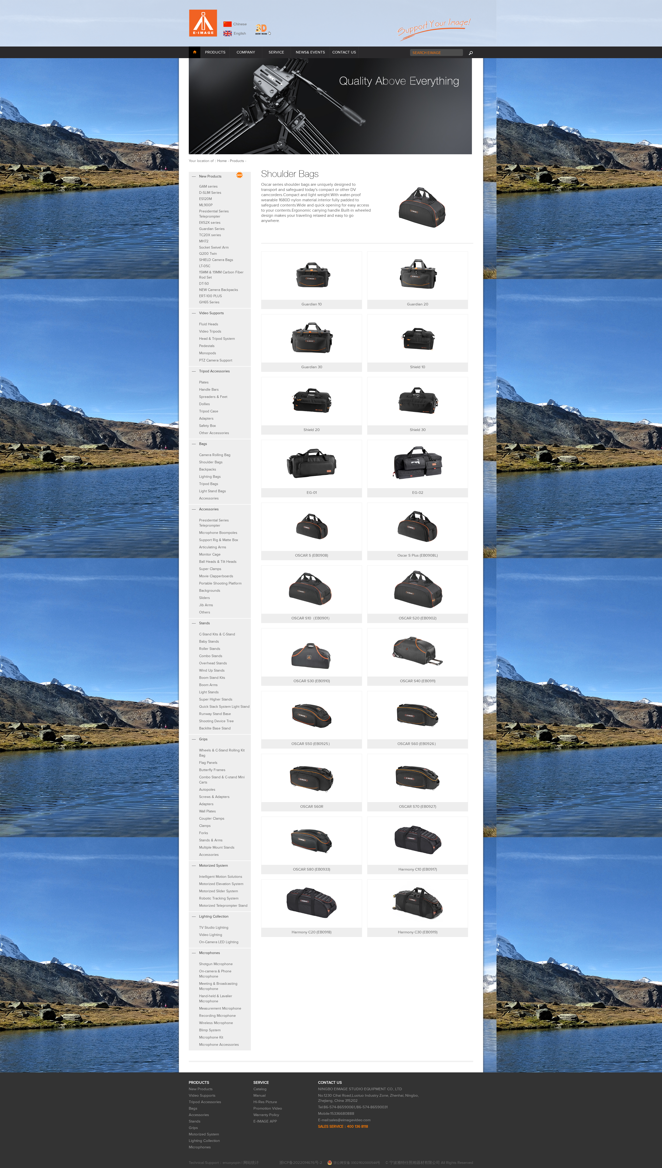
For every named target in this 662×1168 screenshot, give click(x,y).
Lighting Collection (204, 1140)
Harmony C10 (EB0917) (417, 869)
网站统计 (251, 1162)
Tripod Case (208, 411)
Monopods (207, 353)
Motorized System (204, 1134)
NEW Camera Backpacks (218, 290)
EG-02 (417, 492)
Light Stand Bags (212, 491)
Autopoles (207, 789)
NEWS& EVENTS (310, 52)
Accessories (209, 498)
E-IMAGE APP (265, 1121)
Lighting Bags (210, 476)
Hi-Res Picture (265, 1102)
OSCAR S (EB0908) (311, 555)
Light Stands (209, 692)
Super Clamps (210, 569)
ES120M (205, 199)
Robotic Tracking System (218, 898)
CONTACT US (344, 52)
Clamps (205, 826)
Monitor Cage (210, 554)
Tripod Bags (208, 484)
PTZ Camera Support (215, 360)
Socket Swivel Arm (214, 247)
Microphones (200, 1147)
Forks (203, 833)
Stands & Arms (211, 840)
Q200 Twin (208, 253)
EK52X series (210, 222)
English (239, 33)
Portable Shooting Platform (220, 583)
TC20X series (210, 235)
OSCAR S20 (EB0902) (418, 618)
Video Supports (202, 1095)
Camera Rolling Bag (214, 455)
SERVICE (276, 52)
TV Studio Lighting (213, 927)
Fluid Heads (208, 324)
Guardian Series (212, 229)
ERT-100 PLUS (210, 296)
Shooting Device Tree (216, 721)
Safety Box (207, 426)
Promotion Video (267, 1108)
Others (204, 612)
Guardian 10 (312, 304)
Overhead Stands (213, 663)
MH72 (203, 241)
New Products (201, 1089)
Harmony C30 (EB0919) (418, 932)
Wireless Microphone (216, 1023)
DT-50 (204, 283)
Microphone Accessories (219, 1044)
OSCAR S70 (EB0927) (417, 806)
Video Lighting (210, 935)
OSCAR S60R (311, 806)
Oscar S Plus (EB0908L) (417, 555)
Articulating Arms (212, 547)
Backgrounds (209, 590)
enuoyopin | (233, 1162)
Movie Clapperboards (216, 576)
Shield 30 (418, 429)
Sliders (204, 598)
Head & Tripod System (217, 338)
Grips (193, 1127)
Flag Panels (208, 762)
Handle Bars (209, 389)
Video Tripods (210, 331)
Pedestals (207, 346)
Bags (193, 1108)
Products (237, 161)
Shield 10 (417, 367)
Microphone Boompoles (218, 533)
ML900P (206, 205)
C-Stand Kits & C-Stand (217, 634)
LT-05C (204, 266)
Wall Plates (207, 811)
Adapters (206, 418)
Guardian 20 (417, 304)
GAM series (208, 186)
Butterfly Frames (212, 770)
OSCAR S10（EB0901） (311, 618)
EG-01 (312, 492)
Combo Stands (210, 656)
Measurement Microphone (220, 1008)
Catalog (260, 1089)
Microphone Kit (211, 1037)
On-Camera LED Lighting (218, 942)
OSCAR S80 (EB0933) (311, 869)
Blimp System (210, 1030)
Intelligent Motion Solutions (220, 876)
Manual (259, 1095)
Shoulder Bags (211, 462)
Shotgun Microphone (216, 964)
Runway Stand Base (215, 714)
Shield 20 (312, 429)
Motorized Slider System (218, 891)
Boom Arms (208, 685)
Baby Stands (209, 641)
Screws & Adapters (214, 797)
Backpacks (207, 469)
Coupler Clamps (211, 818)
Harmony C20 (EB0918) (312, 932)
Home (222, 161)
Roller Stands (209, 649)
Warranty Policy (266, 1114)
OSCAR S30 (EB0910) (312, 681)
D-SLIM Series (210, 192)
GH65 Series (209, 302)
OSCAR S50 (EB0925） (311, 743)
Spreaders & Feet (213, 397)
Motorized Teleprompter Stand (223, 905)
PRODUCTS (215, 52)
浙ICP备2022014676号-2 (300, 1162)
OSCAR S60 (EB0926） (417, 743)
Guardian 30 (311, 367)
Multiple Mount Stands (217, 847)
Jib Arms (206, 605)
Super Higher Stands (215, 699)
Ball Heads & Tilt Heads (218, 561)
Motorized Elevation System (221, 884)
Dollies (204, 404)
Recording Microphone (217, 1015)
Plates (204, 382)
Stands (194, 1121)
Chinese (240, 24)
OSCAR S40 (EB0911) (417, 681)
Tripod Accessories (205, 1102)
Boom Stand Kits (212, 677)
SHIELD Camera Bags (216, 260)
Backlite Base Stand (215, 728)
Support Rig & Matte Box (218, 540)
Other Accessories (214, 433)
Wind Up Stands (212, 670)
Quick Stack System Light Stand (224, 706)
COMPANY (246, 52)
